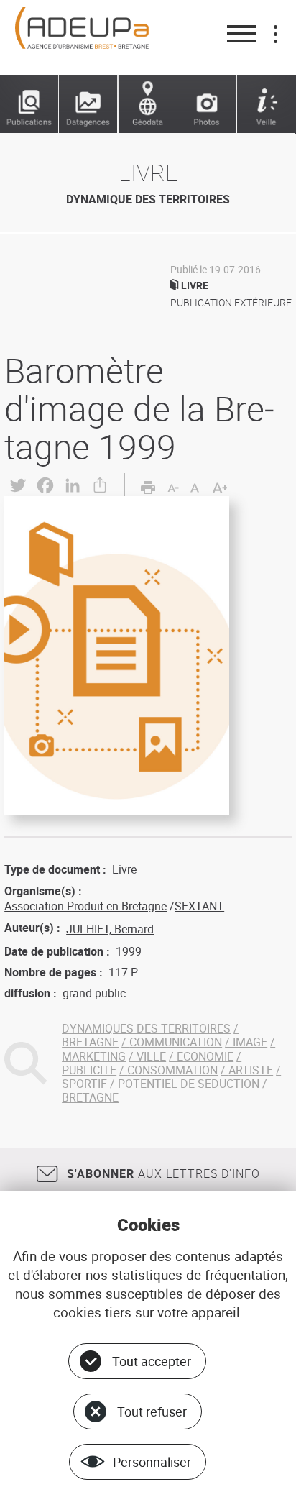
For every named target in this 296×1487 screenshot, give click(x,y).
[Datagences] (88, 104)
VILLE (151, 1056)
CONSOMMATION (172, 1070)
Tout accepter (151, 1361)
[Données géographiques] (148, 104)
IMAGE (250, 1042)
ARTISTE (250, 1070)
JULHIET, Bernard (110, 929)
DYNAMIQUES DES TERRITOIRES (146, 1028)
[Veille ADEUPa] (266, 104)
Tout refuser (152, 1411)
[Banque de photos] (206, 104)
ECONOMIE (205, 1056)
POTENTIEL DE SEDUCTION (188, 1084)
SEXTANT (199, 906)
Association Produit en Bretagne (85, 906)
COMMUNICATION (175, 1042)
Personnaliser (152, 1461)
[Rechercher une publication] (29, 104)
